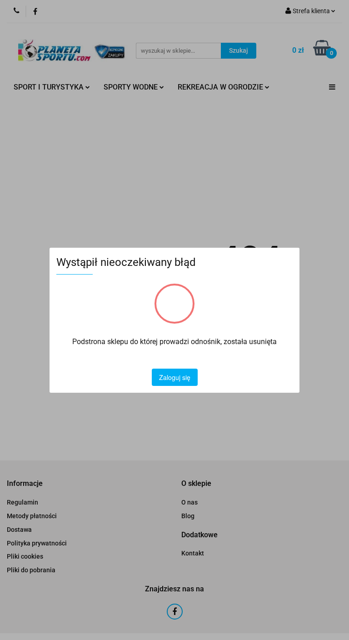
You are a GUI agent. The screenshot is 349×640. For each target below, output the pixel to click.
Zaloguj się (174, 377)
